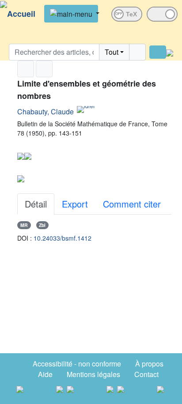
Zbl (42, 225)
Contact (146, 374)
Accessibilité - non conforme (77, 364)
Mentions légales (93, 374)
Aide (45, 374)
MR (24, 225)
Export (75, 203)
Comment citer (132, 203)
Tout (111, 52)
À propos (149, 364)
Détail (36, 203)
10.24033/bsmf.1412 (62, 238)
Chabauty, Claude (45, 111)
